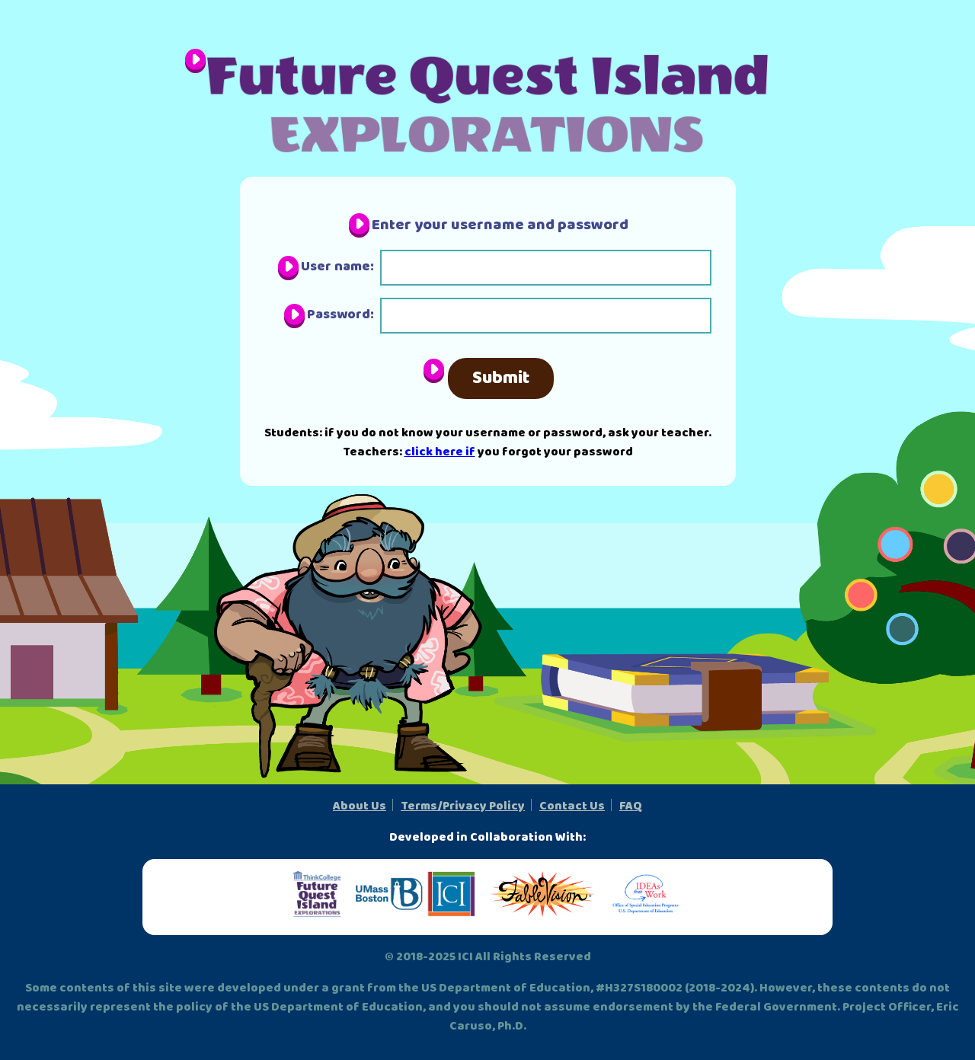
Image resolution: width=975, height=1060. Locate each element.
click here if (439, 451)
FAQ (630, 806)
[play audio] (195, 61)
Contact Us (572, 806)
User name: (337, 266)
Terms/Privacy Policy (463, 806)
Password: (340, 314)
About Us (359, 806)
